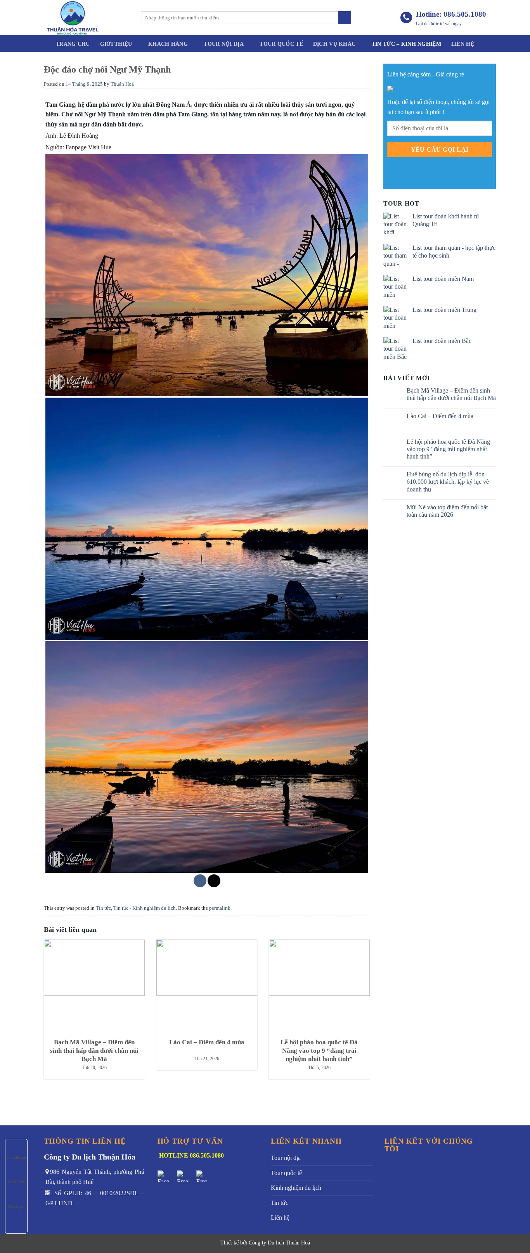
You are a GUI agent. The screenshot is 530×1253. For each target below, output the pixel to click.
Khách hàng (168, 44)
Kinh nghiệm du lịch (296, 1187)
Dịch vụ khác (334, 44)
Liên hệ (462, 44)
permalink (219, 908)
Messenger (16, 1207)
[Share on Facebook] (200, 880)
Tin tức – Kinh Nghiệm (406, 44)
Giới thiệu (116, 44)
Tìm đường (16, 1157)
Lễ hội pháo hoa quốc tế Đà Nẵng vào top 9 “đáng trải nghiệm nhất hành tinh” (448, 449)
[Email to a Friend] (214, 880)
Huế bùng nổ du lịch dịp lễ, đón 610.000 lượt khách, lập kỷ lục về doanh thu (448, 481)
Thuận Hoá (122, 84)
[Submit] (344, 17)
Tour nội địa (223, 44)
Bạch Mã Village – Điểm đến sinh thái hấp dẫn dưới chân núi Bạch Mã (451, 394)
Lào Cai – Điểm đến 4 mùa (440, 416)
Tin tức (103, 908)
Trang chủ (73, 44)
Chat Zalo (16, 1182)
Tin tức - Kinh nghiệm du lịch (144, 908)
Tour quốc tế (281, 44)
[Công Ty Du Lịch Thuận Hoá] (86, 17)
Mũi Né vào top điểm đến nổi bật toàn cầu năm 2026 (447, 511)
